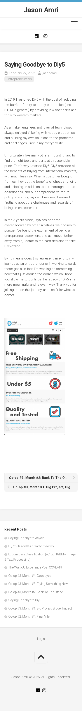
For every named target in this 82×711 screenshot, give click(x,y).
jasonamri (49, 73)
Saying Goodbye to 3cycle (26, 538)
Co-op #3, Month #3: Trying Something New (38, 584)
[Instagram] (45, 36)
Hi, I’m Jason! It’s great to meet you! (32, 546)
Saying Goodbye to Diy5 (24, 600)
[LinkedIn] (36, 36)
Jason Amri (41, 10)
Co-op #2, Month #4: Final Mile (28, 616)
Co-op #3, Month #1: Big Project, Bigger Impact (40, 608)
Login (41, 639)
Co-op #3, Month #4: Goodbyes (29, 575)
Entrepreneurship (19, 79)
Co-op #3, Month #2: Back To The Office (35, 592)
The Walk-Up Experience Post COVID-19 (35, 567)
